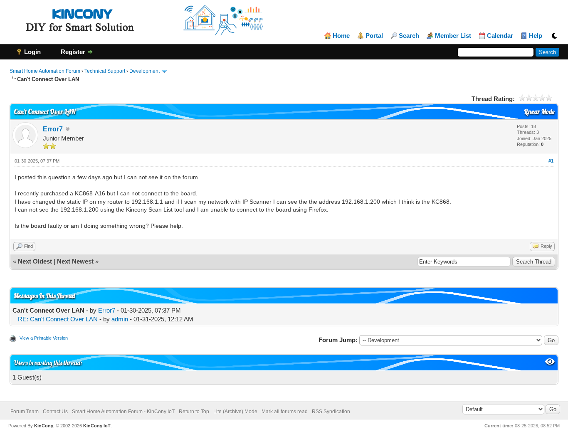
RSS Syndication (331, 411)
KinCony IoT (97, 425)
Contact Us (55, 411)
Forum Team (24, 411)
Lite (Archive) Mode (235, 411)
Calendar (500, 35)
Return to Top (194, 411)
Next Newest (75, 261)
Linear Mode (539, 112)
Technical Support (104, 71)
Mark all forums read (285, 411)
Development (144, 71)
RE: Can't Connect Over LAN (58, 319)
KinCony (43, 425)
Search (409, 35)
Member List (453, 35)
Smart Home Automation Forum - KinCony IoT (123, 411)
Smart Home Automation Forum (45, 71)
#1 (550, 160)
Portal (374, 35)
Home (341, 35)
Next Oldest (35, 261)
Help (535, 35)
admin (119, 319)
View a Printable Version (44, 337)
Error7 (53, 129)
